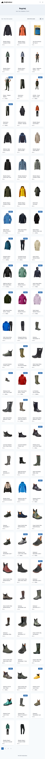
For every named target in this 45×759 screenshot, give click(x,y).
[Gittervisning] (40, 19)
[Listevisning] (43, 19)
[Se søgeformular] (40, 2)
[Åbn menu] (43, 2)
